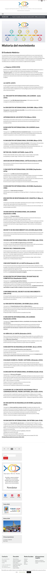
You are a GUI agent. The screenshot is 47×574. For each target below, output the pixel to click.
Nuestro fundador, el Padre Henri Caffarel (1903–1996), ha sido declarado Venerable (26, 16)
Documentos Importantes (17, 564)
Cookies (36, 562)
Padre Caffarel (15, 562)
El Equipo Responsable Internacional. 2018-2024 (13, 437)
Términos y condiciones (39, 560)
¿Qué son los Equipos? (17, 560)
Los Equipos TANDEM (7, 539)
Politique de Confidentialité (40, 561)
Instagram (26, 561)
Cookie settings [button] (22, 572)
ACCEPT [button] (28, 572)
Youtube (25, 560)
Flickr (25, 562)
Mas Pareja (5, 541)
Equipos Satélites (16, 567)
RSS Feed (25, 564)
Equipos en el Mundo (16, 561)
